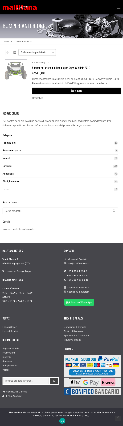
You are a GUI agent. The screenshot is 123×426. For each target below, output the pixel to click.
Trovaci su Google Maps (17, 271)
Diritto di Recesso (73, 331)
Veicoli (6, 158)
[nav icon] (118, 7)
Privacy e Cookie (73, 339)
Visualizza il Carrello (16, 391)
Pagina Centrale (10, 348)
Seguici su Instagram (77, 291)
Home (6, 41)
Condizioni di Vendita (75, 327)
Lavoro (6, 189)
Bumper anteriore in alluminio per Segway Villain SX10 (61, 68)
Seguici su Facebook (77, 287)
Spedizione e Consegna (76, 335)
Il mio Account (12, 396)
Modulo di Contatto (77, 259)
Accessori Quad (40, 63)
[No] (118, 418)
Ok (62, 421)
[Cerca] (114, 211)
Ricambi (7, 166)
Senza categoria (12, 150)
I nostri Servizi (9, 327)
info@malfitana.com (77, 263)
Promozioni (9, 142)
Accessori (8, 173)
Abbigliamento (11, 181)
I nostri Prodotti (10, 331)
